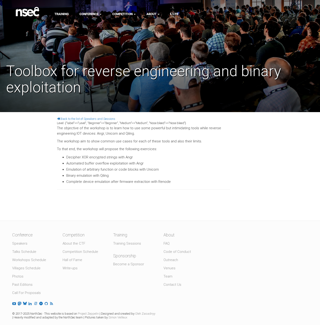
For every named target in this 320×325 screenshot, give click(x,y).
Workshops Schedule (29, 260)
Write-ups (70, 268)
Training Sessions (127, 243)
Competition (122, 14)
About (151, 14)
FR (175, 14)
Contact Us (172, 284)
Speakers (19, 243)
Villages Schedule (26, 268)
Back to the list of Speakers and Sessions (87, 119)
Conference (89, 14)
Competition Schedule (80, 252)
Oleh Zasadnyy (145, 313)
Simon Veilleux (117, 317)
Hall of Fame (72, 260)
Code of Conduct (177, 252)
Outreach (171, 260)
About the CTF (74, 243)
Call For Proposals (26, 293)
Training (62, 14)
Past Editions (22, 284)
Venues (169, 268)
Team (168, 276)
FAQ (167, 243)
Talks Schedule (24, 252)
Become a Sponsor (128, 264)
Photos (17, 276)
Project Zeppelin (88, 313)
